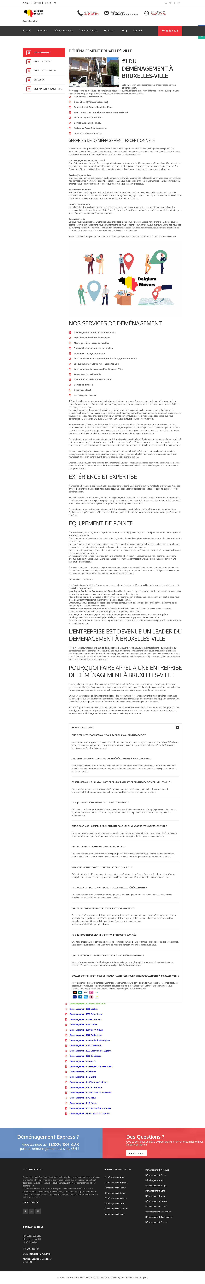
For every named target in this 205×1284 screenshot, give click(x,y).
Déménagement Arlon (155, 1196)
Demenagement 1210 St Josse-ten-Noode (89, 1113)
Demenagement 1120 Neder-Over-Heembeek (91, 1066)
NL (55, 3)
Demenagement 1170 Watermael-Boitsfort (90, 1092)
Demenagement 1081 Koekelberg (86, 1045)
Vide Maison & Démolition (48, 89)
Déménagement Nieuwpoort (158, 1211)
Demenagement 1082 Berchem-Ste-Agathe (90, 1051)
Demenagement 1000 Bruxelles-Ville (87, 1003)
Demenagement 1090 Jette (83, 1061)
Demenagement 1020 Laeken (84, 1009)
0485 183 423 (91, 14)
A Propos (27, 3)
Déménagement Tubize (156, 1175)
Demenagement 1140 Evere (83, 1077)
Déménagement (42, 52)
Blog (124, 30)
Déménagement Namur (115, 1188)
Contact (47, 3)
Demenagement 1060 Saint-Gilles (86, 1030)
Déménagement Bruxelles (116, 1182)
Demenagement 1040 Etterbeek (85, 1019)
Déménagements (63, 30)
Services (37, 3)
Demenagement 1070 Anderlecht (86, 1035)
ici (92, 924)
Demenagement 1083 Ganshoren (85, 1056)
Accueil (27, 30)
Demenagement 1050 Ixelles (83, 1024)
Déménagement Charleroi (116, 1208)
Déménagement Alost (114, 1177)
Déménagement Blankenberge (159, 1217)
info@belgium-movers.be (124, 14)
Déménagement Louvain (156, 1201)
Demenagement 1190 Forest (83, 1103)
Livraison (39, 80)
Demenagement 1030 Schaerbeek (86, 1014)
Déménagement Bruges (156, 1185)
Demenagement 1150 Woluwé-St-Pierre (89, 1082)
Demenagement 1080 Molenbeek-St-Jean (90, 1040)
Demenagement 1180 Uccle (83, 1098)
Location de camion (45, 70)
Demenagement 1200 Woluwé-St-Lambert (90, 1108)
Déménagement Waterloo (157, 1170)
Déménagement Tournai (156, 1222)
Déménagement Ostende (156, 1206)
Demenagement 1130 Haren (83, 1071)
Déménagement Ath (154, 1180)
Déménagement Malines (116, 1198)
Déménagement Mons (115, 1203)
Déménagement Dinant (115, 1193)
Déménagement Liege (115, 1214)
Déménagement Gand (155, 1191)
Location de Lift (88, 30)
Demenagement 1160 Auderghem (86, 1087)
